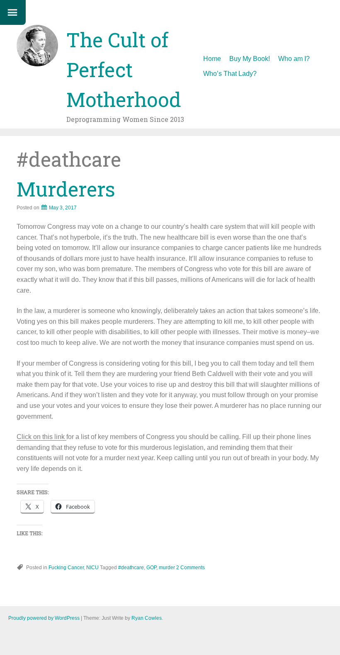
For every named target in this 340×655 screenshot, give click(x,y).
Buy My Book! (249, 58)
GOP (151, 567)
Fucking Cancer (66, 567)
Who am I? (294, 58)
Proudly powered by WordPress (44, 618)
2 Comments (190, 567)
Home (212, 58)
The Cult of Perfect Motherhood (123, 69)
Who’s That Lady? (230, 73)
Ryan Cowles (146, 618)
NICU (92, 567)
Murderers (66, 189)
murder (167, 567)
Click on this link (41, 436)
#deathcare (131, 567)
